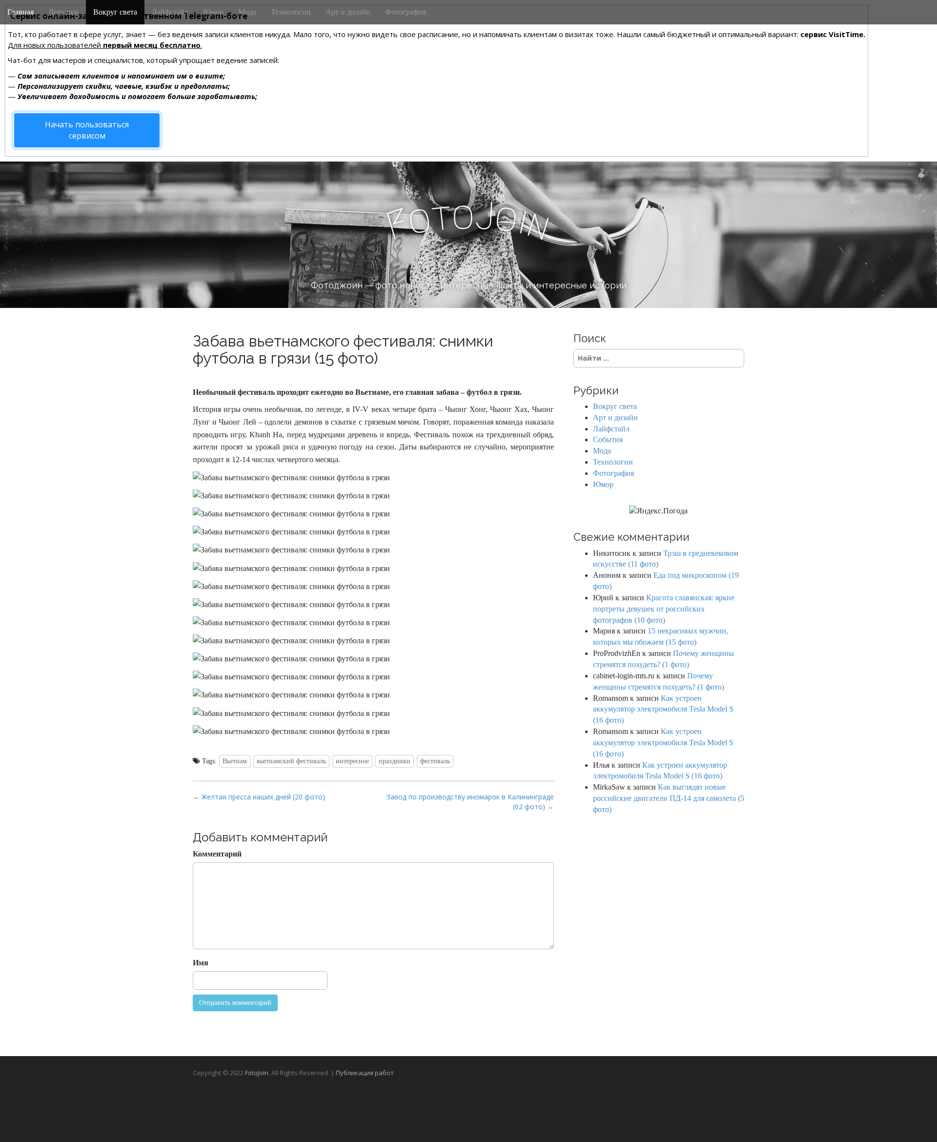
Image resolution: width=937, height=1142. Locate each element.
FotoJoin (256, 1072)
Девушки (63, 12)
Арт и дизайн (348, 12)
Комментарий (217, 854)
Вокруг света (115, 12)
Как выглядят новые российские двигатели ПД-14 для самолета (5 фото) (668, 798)
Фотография (405, 12)
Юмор (213, 12)
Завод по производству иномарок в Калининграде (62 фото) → (470, 801)
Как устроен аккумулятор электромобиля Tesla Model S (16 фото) (663, 709)
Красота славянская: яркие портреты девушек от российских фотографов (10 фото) (663, 608)
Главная (20, 12)
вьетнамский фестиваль (291, 761)
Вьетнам (235, 761)
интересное (352, 761)
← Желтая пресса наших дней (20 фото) (259, 796)
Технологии (291, 12)
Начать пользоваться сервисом (87, 130)
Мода (247, 12)
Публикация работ (365, 1072)
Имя (200, 962)
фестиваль (435, 761)
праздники (394, 761)
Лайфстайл (170, 12)
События (608, 439)
